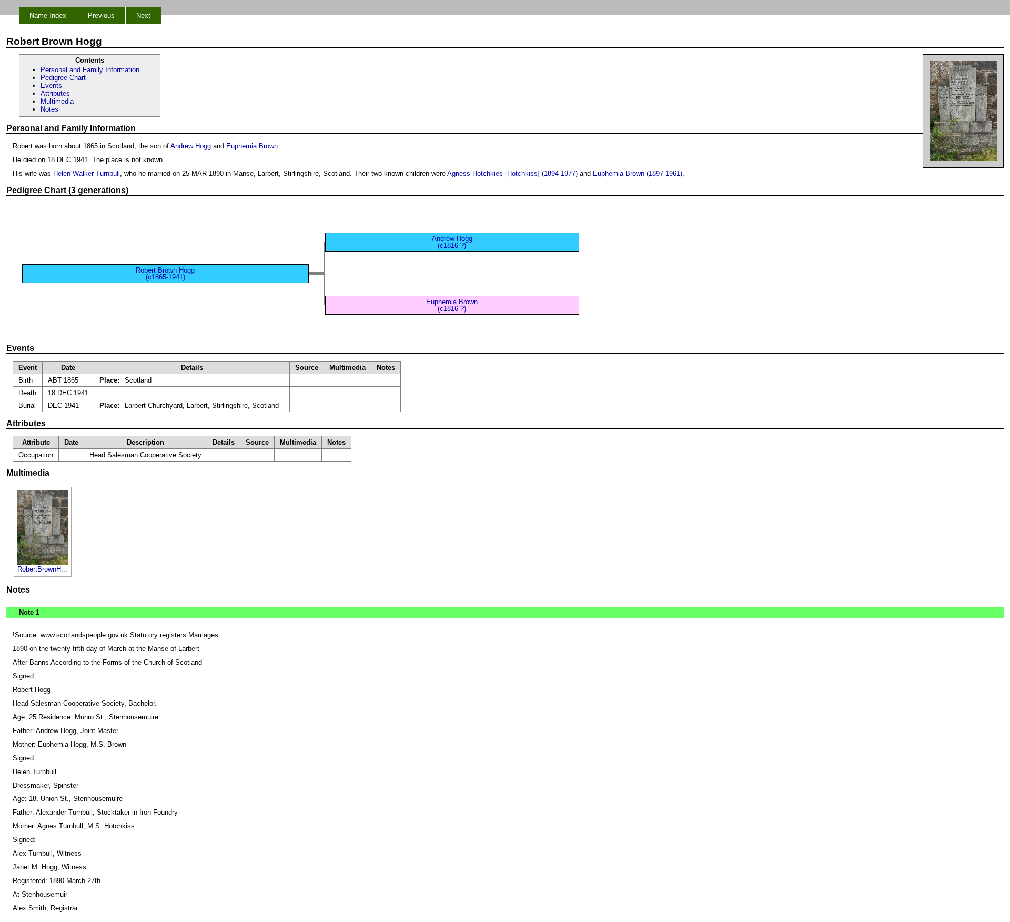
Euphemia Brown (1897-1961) (637, 173)
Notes (49, 109)
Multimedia (57, 101)
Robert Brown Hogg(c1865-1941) (165, 273)
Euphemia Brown (252, 146)
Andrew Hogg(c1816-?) (452, 242)
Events (51, 85)
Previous (101, 15)
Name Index (47, 15)
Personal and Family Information (90, 70)
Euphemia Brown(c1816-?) (452, 305)
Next (143, 15)
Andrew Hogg (190, 146)
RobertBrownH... (42, 569)
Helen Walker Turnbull (86, 173)
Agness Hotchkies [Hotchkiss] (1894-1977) (512, 173)
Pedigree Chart (63, 78)
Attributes (55, 93)
